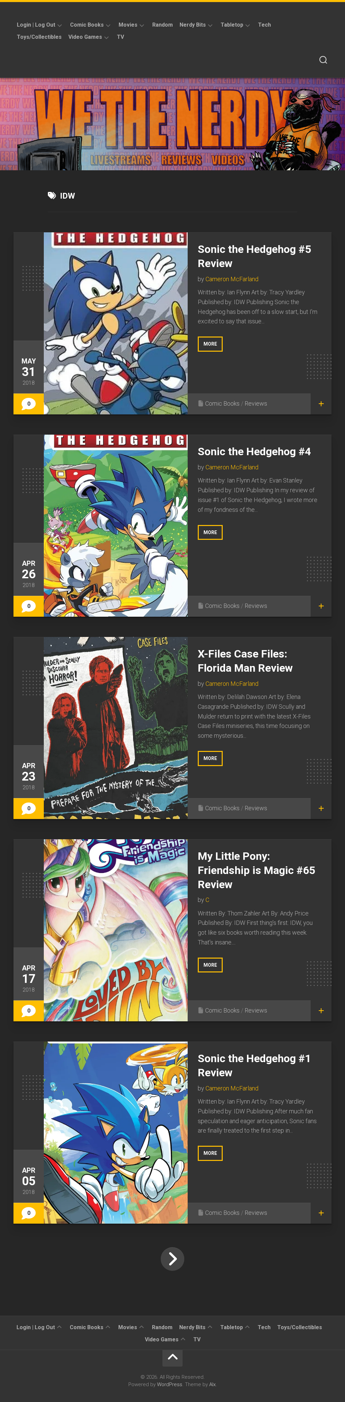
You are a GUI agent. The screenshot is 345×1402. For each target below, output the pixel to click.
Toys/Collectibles (39, 37)
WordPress (169, 1384)
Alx (212, 1384)
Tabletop (232, 25)
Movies (128, 25)
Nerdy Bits (193, 25)
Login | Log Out (36, 25)
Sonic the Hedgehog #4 (254, 451)
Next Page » (172, 1259)
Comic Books (87, 25)
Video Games (85, 37)
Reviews (256, 403)
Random (162, 25)
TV (120, 37)
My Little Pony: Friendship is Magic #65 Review (256, 870)
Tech (264, 25)
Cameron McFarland (232, 279)
